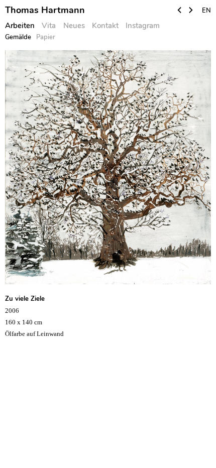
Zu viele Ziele (25, 298)
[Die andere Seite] (180, 11)
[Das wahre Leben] (191, 11)
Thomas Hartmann (45, 10)
